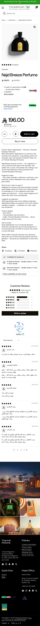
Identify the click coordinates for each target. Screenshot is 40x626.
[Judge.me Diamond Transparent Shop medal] (19, 326)
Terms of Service (28, 555)
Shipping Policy (27, 552)
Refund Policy (27, 550)
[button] (36, 8)
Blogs (3, 577)
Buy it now (20, 141)
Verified (18, 334)
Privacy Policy (27, 547)
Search (4, 575)
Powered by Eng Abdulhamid (15, 620)
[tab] (12, 264)
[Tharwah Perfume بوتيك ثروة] (19, 8)
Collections (11, 20)
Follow (20, 481)
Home (3, 20)
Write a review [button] (20, 313)
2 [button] (17, 450)
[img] (6, 346)
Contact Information (29, 544)
